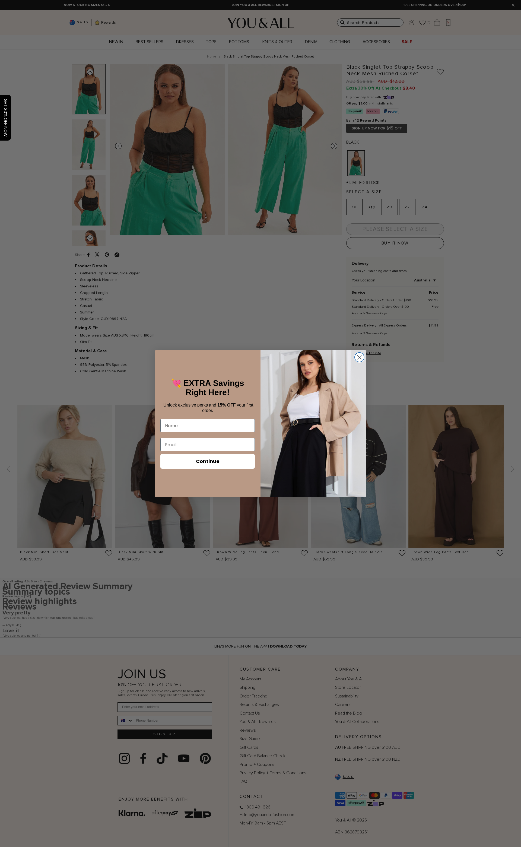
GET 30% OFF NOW (5, 118)
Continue (208, 461)
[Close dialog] (359, 357)
